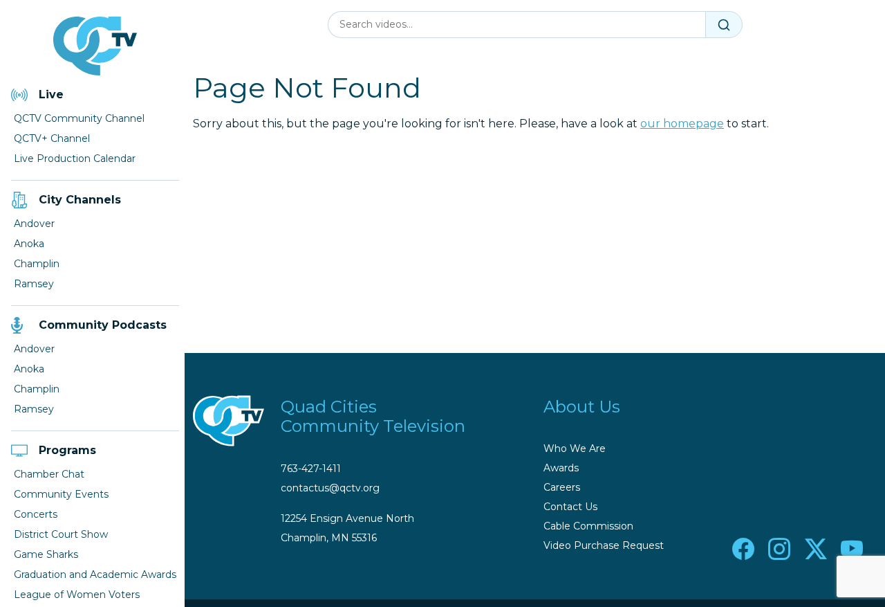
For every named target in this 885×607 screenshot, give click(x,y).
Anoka (29, 243)
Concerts (35, 514)
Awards (561, 468)
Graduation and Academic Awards (95, 574)
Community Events (61, 494)
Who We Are (574, 448)
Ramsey (34, 284)
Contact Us (570, 506)
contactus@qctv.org (330, 488)
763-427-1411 (311, 468)
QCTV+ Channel (52, 138)
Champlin (36, 263)
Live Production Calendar (75, 158)
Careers (561, 487)
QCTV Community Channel (79, 118)
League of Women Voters (77, 594)
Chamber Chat (49, 474)
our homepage (682, 123)
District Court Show (61, 534)
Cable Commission (588, 526)
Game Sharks (46, 554)
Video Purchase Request (603, 545)
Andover (34, 223)
